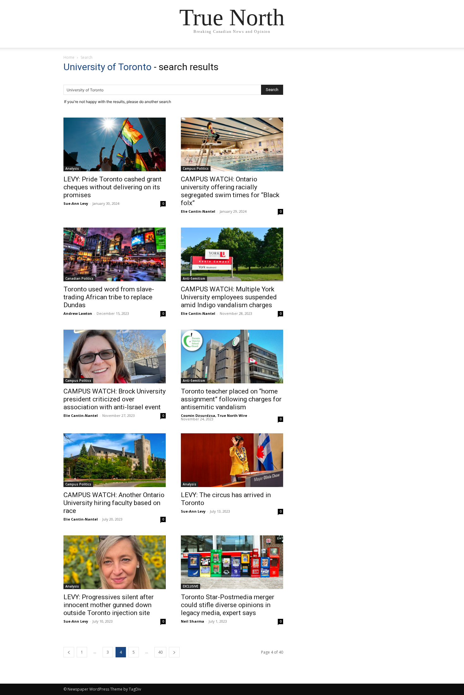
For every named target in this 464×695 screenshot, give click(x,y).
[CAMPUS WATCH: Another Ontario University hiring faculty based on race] (114, 460)
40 (160, 652)
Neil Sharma (192, 621)
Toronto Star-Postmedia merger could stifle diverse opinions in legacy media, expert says (227, 605)
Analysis (72, 168)
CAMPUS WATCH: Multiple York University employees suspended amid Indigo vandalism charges (229, 297)
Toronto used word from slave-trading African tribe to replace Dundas (108, 297)
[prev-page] (68, 652)
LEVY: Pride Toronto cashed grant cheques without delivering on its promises (112, 187)
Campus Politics (196, 168)
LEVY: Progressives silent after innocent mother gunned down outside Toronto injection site (108, 605)
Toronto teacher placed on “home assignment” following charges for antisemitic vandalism (231, 399)
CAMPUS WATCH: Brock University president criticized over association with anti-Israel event (114, 399)
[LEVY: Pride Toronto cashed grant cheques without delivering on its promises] (114, 144)
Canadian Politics (79, 278)
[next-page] (174, 652)
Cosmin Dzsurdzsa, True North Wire (214, 415)
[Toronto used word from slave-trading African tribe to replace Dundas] (114, 254)
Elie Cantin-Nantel (198, 211)
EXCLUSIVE (190, 586)
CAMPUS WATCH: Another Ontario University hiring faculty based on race (113, 503)
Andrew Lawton (77, 313)
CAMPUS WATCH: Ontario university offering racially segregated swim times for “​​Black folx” (230, 191)
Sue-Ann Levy (75, 203)
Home (68, 57)
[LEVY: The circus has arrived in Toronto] (232, 460)
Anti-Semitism (194, 278)
